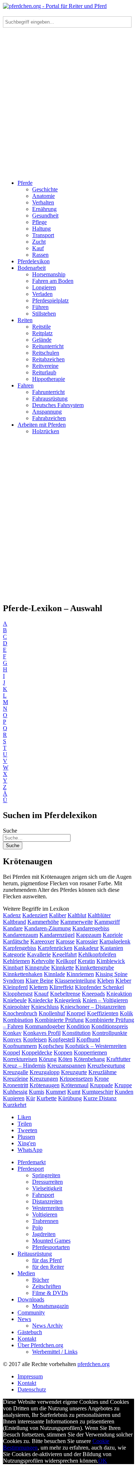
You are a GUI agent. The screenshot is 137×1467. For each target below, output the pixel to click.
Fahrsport (43, 1195)
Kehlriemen (16, 961)
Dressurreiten (47, 1182)
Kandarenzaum (20, 935)
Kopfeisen (35, 1039)
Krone (101, 1079)
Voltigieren (44, 1214)
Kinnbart (13, 967)
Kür (30, 1098)
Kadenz (12, 915)
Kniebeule (15, 1000)
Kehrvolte (42, 961)
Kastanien (111, 948)
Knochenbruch (20, 1013)
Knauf (41, 994)
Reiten (25, 320)
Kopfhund (88, 1039)
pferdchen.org (93, 1364)
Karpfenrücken (55, 948)
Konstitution (76, 1033)
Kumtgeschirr (97, 1092)
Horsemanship (48, 274)
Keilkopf (66, 961)
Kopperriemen (90, 1052)
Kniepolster (16, 1007)
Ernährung (44, 209)
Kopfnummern (20, 1046)
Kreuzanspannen (66, 1065)
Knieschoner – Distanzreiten (93, 1007)
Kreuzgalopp (45, 1072)
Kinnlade (54, 974)
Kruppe (123, 1085)
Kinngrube (37, 967)
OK (102, 1461)
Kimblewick (110, 961)
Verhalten (43, 202)
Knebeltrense (65, 994)
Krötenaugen (45, 1085)
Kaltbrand (14, 922)
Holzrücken (45, 431)
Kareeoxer (42, 941)
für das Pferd (47, 1260)
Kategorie (14, 954)
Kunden (124, 1092)
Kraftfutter (118, 1059)
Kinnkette (62, 967)
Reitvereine (45, 366)
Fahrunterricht (48, 392)
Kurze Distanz (100, 1098)
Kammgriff (107, 922)
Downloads (31, 1299)
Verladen (42, 294)
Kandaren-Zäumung (47, 928)
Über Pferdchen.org (40, 1345)
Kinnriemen (80, 974)
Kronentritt (15, 1085)
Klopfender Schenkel (99, 987)
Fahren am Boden (52, 281)
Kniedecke (40, 1000)
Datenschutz (32, 1389)
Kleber (123, 981)
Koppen (63, 1052)
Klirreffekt (61, 987)
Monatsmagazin (50, 1306)
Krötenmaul (74, 1085)
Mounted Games (51, 1241)
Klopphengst (18, 994)
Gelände (42, 340)
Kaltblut (77, 915)
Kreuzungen (44, 1079)
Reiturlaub (44, 372)
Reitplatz (42, 333)
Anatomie (43, 196)
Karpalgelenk (114, 941)
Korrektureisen (20, 1059)
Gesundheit (45, 215)
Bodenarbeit (32, 268)
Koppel (11, 1052)
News (24, 1319)
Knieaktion (119, 994)
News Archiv (47, 1325)
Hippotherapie (48, 379)
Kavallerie (39, 954)
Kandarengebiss (90, 928)
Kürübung (70, 1098)
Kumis (36, 1092)
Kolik (126, 1013)
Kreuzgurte (74, 1072)
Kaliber (57, 915)
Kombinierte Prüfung (59, 1020)
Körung (48, 1059)
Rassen (40, 255)
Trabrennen (45, 1221)
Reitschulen (45, 353)
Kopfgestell (61, 1039)
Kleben (105, 981)
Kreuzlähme (102, 1072)
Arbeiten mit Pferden (42, 425)
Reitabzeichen (48, 359)
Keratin (86, 961)
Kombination (18, 1020)
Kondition (78, 1026)
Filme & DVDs (50, 1293)
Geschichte (45, 189)
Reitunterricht (48, 346)
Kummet (56, 1092)
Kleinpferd (15, 987)
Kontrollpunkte (109, 1033)
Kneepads (93, 994)
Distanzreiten (47, 1201)
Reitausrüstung (35, 1254)
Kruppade (101, 1085)
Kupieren (13, 1098)
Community (31, 1312)
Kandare (13, 928)
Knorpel (75, 1013)
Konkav (12, 1033)
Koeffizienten (102, 1013)
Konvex (12, 1039)
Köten (65, 1059)
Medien (26, 1273)
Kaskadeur (86, 948)
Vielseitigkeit (47, 1188)
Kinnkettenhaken (22, 974)
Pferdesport (31, 1169)
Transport (43, 235)
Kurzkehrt (14, 1105)
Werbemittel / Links (54, 1352)
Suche (10, 831)
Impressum (30, 1376)
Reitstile (41, 327)
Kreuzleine (15, 1079)
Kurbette (47, 1098)
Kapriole (113, 935)
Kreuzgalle (15, 1072)
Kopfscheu (51, 1046)
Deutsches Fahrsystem (58, 405)
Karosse (65, 941)
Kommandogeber (45, 1026)
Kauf (38, 248)
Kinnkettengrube (94, 967)
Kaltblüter (99, 915)
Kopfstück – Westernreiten (95, 1046)
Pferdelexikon (34, 261)
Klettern (38, 987)
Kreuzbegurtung (106, 1065)
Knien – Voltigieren (105, 1000)
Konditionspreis (109, 1026)
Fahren (26, 385)
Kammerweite (76, 922)
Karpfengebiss (19, 948)
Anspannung (47, 412)
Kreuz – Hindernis (24, 1065)
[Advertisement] (68, 106)
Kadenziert (34, 915)
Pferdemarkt (32, 1162)
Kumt (73, 1092)
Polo (37, 1227)
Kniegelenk (67, 1000)
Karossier (87, 941)
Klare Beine (39, 981)
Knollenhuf (52, 1013)
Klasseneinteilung (75, 981)
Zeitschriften (46, 1286)
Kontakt (27, 1339)
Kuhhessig (15, 1092)
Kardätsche (16, 941)
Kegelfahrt (64, 954)
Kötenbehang (89, 1059)
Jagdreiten (44, 1234)
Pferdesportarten (51, 1247)
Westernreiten (48, 1208)
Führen (40, 307)
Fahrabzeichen (49, 418)
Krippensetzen (76, 1079)
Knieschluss (45, 1007)
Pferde (25, 183)
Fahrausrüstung (50, 398)
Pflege (39, 222)
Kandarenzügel (57, 935)
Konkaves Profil (42, 1033)
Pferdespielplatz (50, 300)
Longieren (44, 287)
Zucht (39, 242)
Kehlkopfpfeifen (97, 954)
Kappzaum (88, 935)
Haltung (41, 228)
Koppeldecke (37, 1052)
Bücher (40, 1280)
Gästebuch (30, 1332)
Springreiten (46, 1175)
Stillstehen (44, 313)
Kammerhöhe (43, 922)
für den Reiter (48, 1267)
